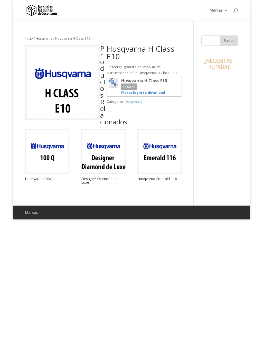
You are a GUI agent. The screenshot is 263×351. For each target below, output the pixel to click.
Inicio (29, 38)
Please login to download (143, 92)
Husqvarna (44, 38)
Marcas (216, 10)
